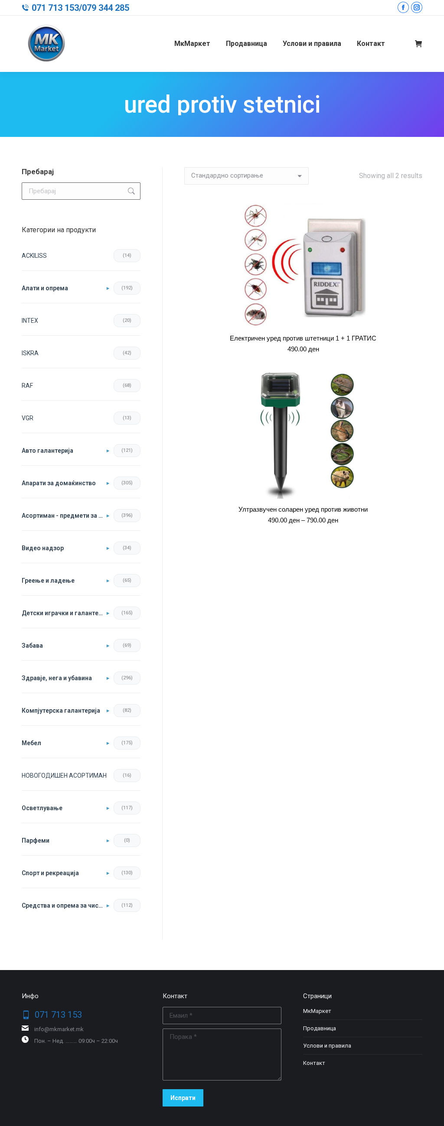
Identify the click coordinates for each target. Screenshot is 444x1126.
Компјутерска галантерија (61, 710)
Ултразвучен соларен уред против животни (303, 509)
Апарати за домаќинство (59, 483)
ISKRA (30, 353)
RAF (27, 385)
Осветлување (42, 808)
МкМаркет (317, 1011)
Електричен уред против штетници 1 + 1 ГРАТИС (303, 338)
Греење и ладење (48, 580)
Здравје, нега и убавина (57, 678)
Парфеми (35, 840)
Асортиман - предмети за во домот (65, 515)
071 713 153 (55, 8)
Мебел (31, 743)
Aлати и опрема (45, 288)
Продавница (319, 1028)
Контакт (314, 1063)
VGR (27, 418)
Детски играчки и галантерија (65, 613)
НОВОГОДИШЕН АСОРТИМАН (64, 775)
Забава (32, 645)
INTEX (30, 320)
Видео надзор (43, 548)
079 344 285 (105, 8)
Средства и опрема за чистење (65, 905)
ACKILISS (34, 255)
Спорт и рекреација (50, 873)
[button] (415, 316)
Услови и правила (327, 1045)
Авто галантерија (47, 450)
